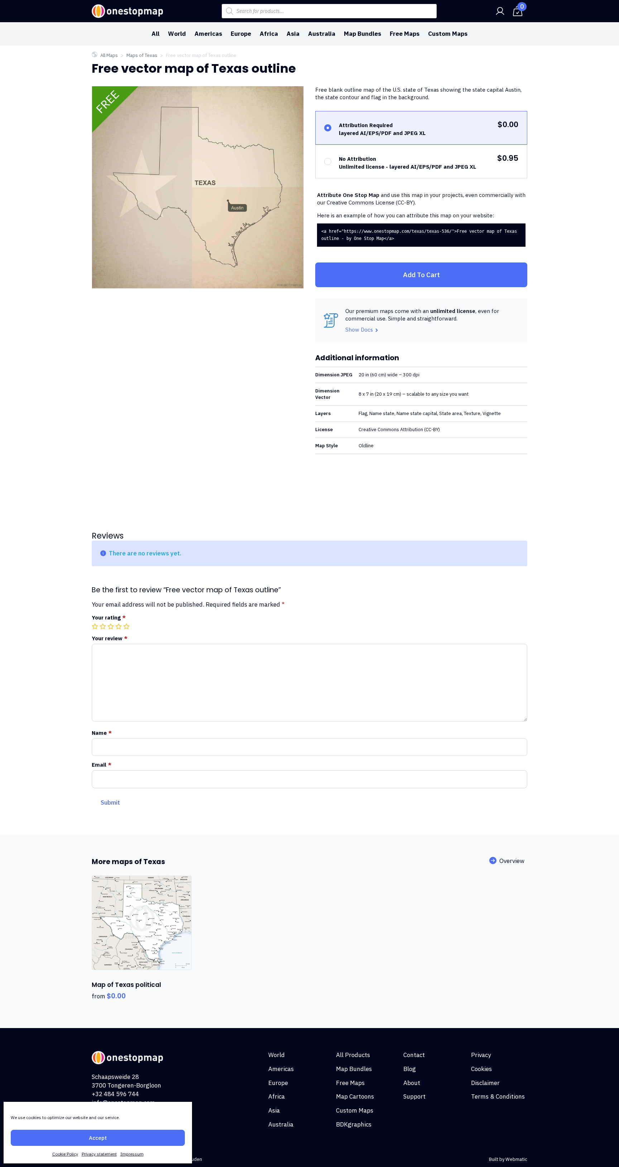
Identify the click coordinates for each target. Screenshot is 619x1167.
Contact (414, 1055)
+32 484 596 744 (115, 1094)
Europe (241, 34)
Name (102, 733)
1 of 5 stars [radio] (96, 626)
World (177, 34)
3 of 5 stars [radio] (111, 626)
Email (101, 764)
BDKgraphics (353, 1124)
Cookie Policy (65, 1154)
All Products (353, 1055)
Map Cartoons (355, 1096)
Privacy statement (99, 1154)
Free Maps (404, 34)
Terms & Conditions (498, 1096)
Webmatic (516, 1159)
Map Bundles (362, 34)
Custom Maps (447, 34)
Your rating (109, 617)
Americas (208, 34)
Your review (110, 638)
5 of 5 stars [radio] (127, 626)
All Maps (109, 55)
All (155, 34)
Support (414, 1096)
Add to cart (421, 274)
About (411, 1083)
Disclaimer (485, 1083)
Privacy (481, 1055)
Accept (98, 1137)
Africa (269, 34)
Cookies (481, 1069)
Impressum (132, 1154)
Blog (409, 1069)
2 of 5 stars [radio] (103, 626)
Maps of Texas (141, 55)
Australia (321, 34)
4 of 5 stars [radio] (119, 626)
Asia (293, 34)
